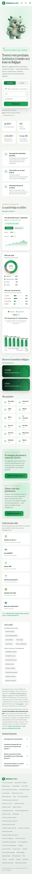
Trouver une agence (7, 838)
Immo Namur (9, 644)
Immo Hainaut (9, 639)
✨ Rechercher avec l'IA (8, 115)
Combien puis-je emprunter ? (10, 800)
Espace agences (6, 796)
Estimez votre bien (11, 680)
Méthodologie (20, 852)
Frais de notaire (6, 814)
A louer (22, 83)
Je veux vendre (6, 849)
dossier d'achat (19, 613)
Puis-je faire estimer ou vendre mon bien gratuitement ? (16, 765)
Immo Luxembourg (21, 644)
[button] (5, 339)
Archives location (10, 668)
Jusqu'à (6, 236)
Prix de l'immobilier (7, 782)
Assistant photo (6, 807)
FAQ (24, 856)
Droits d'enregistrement (22, 810)
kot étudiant (19, 704)
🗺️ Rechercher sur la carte (9, 110)
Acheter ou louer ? (7, 803)
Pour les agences (23, 842)
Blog (14, 796)
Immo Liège (19, 639)
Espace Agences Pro (13, 615)
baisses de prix (10, 613)
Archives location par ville (9, 828)
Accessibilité (15, 786)
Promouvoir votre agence (9, 845)
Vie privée (11, 859)
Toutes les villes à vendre (9, 817)
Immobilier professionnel (9, 842)
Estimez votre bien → (14, 513)
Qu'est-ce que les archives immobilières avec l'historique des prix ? (16, 756)
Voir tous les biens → (8, 363)
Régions (15, 314)
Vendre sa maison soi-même (10, 835)
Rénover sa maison (7, 831)
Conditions (25, 859)
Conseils (24, 849)
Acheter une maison (23, 828)
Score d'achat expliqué (8, 852)
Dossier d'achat (17, 807)
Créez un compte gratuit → (16, 476)
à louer (10, 695)
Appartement (18, 228)
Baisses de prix (6, 786)
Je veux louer (16, 849)
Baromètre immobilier (21, 782)
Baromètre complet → (8, 211)
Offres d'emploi (16, 856)
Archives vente (10, 664)
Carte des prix (6, 793)
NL (21, 3)
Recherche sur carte (17, 793)
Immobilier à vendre (11, 651)
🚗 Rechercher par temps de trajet (11, 112)
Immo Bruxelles (10, 631)
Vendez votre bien (11, 676)
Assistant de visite (19, 803)
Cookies (18, 859)
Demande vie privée (7, 863)
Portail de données (24, 789)
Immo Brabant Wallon (11, 635)
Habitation (9, 228)
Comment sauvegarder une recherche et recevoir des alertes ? (16, 746)
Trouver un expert (20, 838)
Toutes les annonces (11, 672)
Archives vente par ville (8, 824)
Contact (4, 859)
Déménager (16, 814)
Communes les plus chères (9, 789)
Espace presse (6, 856)
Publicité (20, 845)
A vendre (10, 83)
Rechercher (16, 104)
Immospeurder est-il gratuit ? (16, 739)
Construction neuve (11, 660)
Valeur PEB (24, 786)
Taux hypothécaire (23, 796)
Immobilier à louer (10, 656)
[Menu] (30, 3)
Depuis (6, 232)
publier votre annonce (14, 726)
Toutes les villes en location (10, 821)
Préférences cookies (20, 863)
